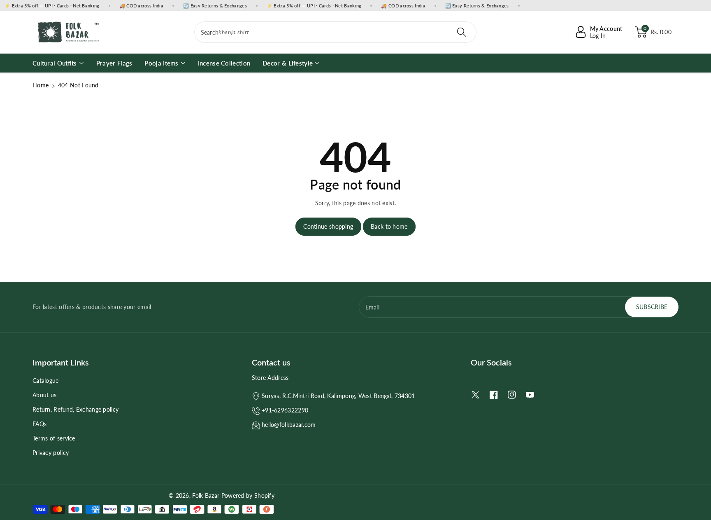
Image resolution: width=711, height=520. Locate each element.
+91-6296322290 (285, 410)
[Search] (461, 32)
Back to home (389, 226)
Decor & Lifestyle (288, 63)
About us (44, 394)
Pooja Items (161, 63)
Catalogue (46, 380)
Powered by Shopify (247, 495)
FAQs (39, 423)
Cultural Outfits (55, 63)
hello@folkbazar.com (289, 424)
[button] (653, 32)
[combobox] (335, 32)
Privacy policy (51, 452)
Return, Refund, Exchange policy (75, 409)
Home (41, 85)
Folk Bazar (205, 495)
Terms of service (54, 438)
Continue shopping (328, 226)
